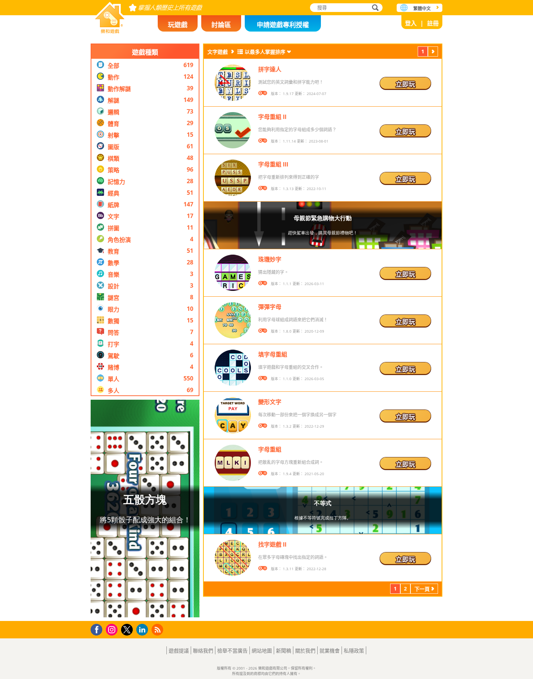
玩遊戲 (177, 24)
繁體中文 (422, 8)
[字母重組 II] (233, 130)
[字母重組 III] (233, 178)
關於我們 (305, 650)
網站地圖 (262, 650)
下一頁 (432, 52)
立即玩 (405, 84)
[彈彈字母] (233, 320)
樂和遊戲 (110, 15)
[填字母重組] (233, 368)
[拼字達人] (233, 83)
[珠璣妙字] (233, 273)
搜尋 (374, 8)
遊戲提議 (179, 650)
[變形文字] (233, 415)
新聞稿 (283, 650)
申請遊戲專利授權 (283, 24)
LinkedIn (143, 630)
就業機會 (329, 650)
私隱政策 (354, 650)
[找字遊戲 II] (233, 558)
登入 (411, 23)
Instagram (112, 629)
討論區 (221, 24)
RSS (158, 629)
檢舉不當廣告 (232, 650)
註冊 (433, 23)
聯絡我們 (203, 650)
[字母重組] (233, 463)
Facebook (98, 629)
